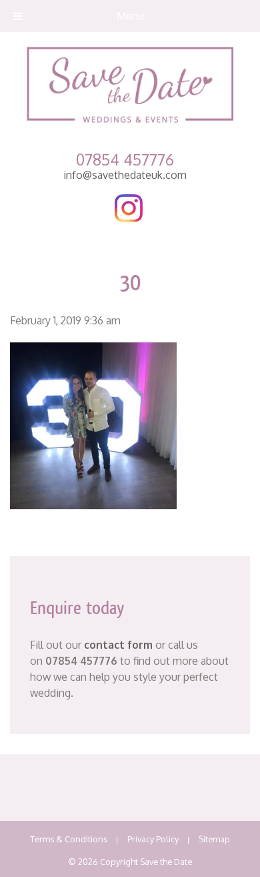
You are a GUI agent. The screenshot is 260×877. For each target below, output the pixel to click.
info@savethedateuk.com (125, 175)
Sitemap (214, 839)
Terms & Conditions (68, 839)
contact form (118, 644)
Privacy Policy (153, 839)
